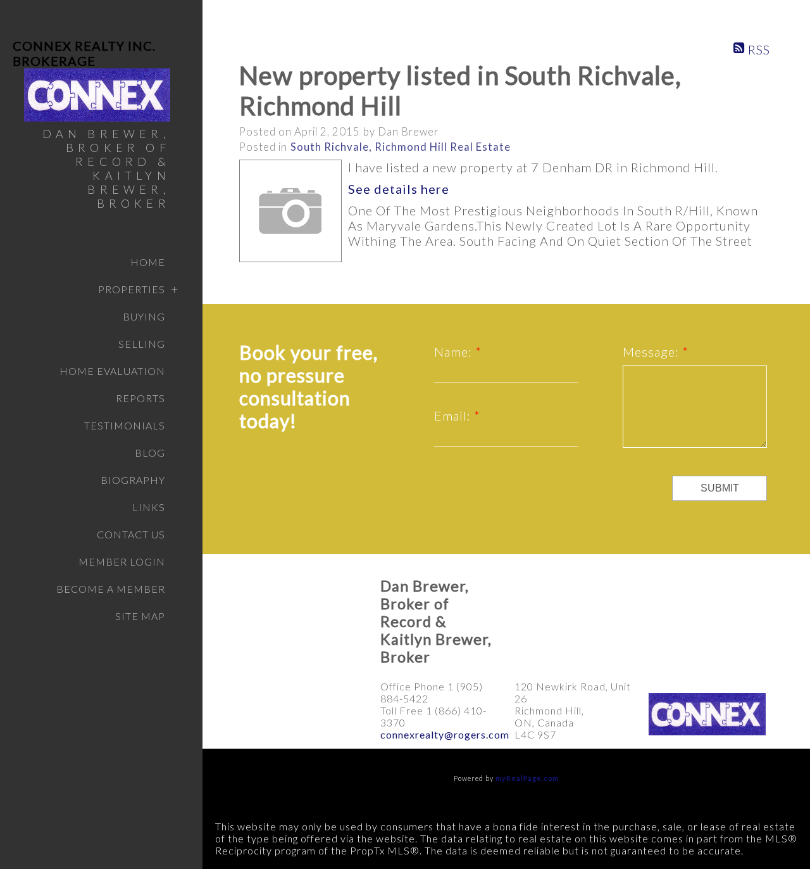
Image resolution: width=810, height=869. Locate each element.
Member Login (121, 561)
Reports (140, 398)
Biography (133, 480)
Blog (150, 453)
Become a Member (110, 589)
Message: (652, 351)
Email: (454, 415)
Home (147, 262)
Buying (144, 316)
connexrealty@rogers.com (444, 734)
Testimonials (124, 425)
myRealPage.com (527, 778)
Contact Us (131, 534)
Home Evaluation (112, 371)
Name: (454, 351)
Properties (131, 289)
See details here (398, 188)
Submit (720, 488)
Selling (141, 344)
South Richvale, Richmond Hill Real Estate (400, 147)
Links (148, 507)
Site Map (140, 616)
